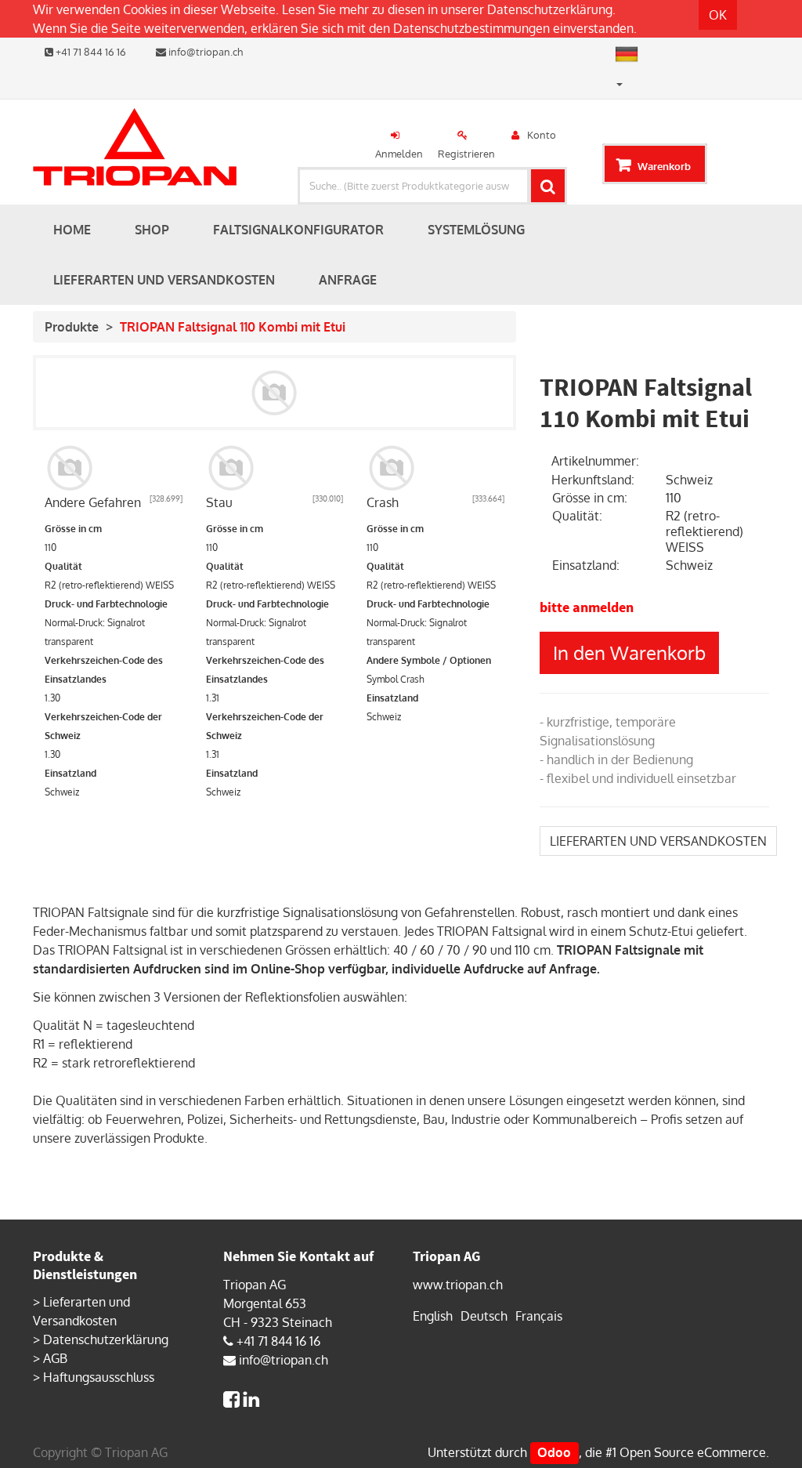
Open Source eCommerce (693, 1452)
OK (718, 15)
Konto (541, 135)
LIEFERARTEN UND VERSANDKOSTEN (658, 841)
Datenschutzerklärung (549, 9)
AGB (55, 1358)
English (433, 1316)
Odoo (554, 1452)
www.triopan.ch (458, 1284)
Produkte (72, 327)
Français (538, 1316)
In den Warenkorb (629, 652)
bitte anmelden (587, 607)
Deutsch (484, 1316)
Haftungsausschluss (98, 1377)
